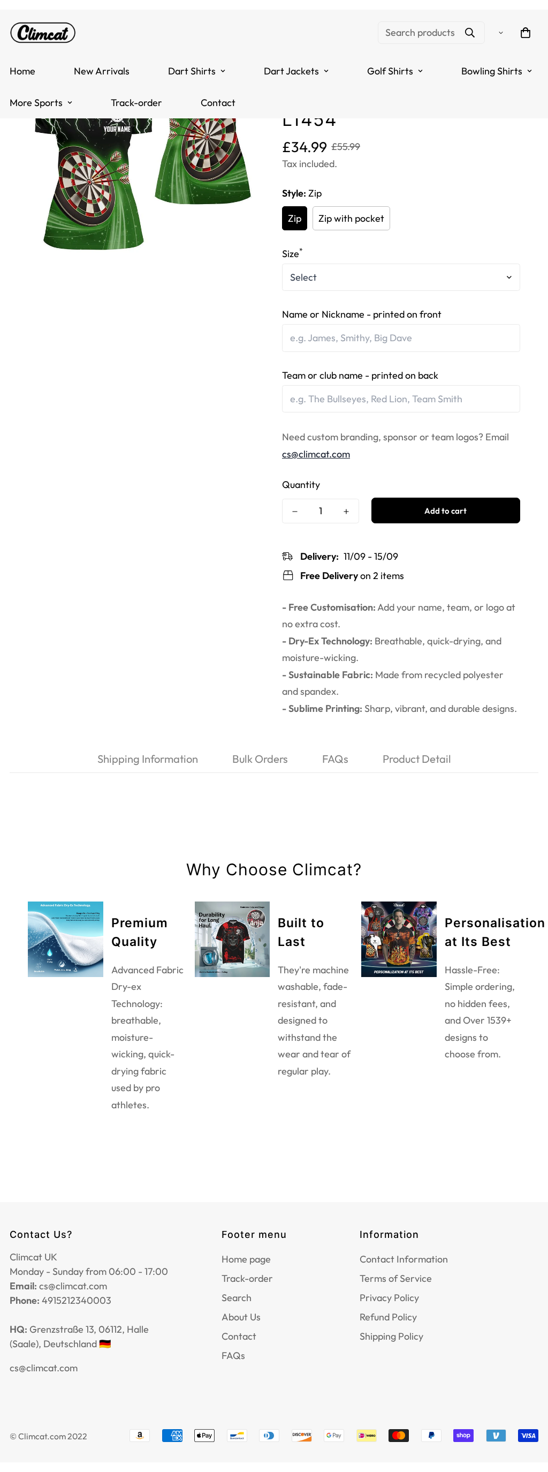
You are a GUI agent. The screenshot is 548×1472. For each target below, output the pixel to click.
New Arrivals (102, 71)
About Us (241, 1317)
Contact (218, 102)
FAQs (233, 1355)
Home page (246, 1259)
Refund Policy (388, 1317)
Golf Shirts (390, 71)
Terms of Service (396, 1278)
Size (292, 253)
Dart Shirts (192, 71)
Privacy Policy (389, 1297)
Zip (294, 218)
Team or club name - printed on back (360, 375)
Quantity (301, 484)
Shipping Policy (391, 1336)
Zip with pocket (351, 218)
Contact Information (404, 1259)
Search (237, 1297)
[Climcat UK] (43, 32)
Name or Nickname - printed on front (362, 314)
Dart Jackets (291, 71)
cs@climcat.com (316, 454)
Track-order (136, 102)
